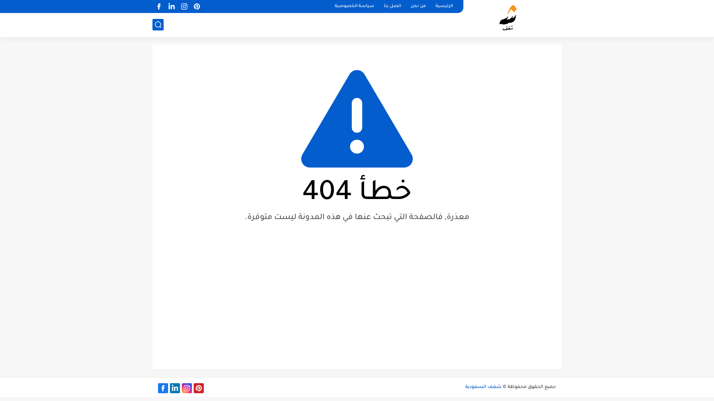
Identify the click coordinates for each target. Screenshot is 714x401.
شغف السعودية (483, 387)
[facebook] (158, 6)
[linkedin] (171, 6)
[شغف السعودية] (515, 18)
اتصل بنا (392, 6)
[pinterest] (196, 6)
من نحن (418, 6)
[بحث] (158, 24)
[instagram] (184, 6)
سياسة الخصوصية (354, 6)
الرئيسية (444, 6)
